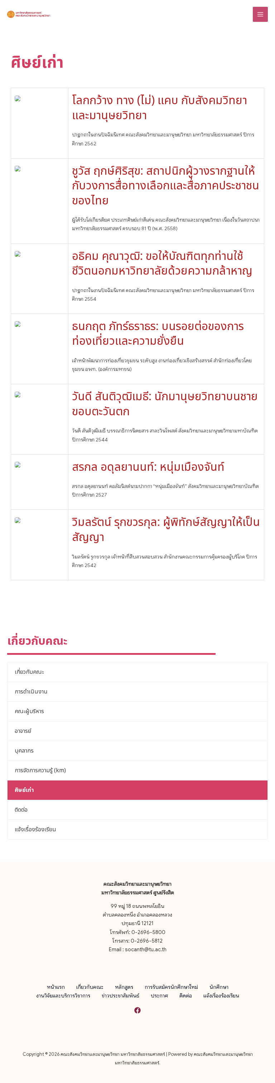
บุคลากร (24, 750)
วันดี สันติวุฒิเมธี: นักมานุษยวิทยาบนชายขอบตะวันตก (165, 404)
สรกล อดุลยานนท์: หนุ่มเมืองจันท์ (148, 467)
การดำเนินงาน (31, 691)
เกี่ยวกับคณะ (29, 672)
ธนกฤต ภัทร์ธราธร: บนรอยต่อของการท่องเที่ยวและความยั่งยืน (158, 334)
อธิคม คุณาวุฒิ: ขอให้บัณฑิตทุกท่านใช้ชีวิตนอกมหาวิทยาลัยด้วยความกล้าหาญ (162, 264)
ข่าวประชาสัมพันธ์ (120, 995)
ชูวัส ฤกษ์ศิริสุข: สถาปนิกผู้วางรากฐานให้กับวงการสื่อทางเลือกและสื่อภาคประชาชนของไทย (165, 186)
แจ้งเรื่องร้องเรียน (35, 829)
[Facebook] (137, 1010)
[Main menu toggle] (260, 14)
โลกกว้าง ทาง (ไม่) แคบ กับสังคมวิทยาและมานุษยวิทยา (159, 108)
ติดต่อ (21, 810)
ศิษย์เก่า (24, 790)
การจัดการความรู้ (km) (40, 770)
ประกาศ (159, 995)
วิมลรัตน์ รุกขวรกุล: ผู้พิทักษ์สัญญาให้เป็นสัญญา (166, 530)
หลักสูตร (124, 987)
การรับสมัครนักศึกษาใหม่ (171, 987)
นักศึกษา (218, 987)
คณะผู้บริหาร (29, 711)
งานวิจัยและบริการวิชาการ (63, 995)
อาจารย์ (23, 731)
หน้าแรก (56, 987)
